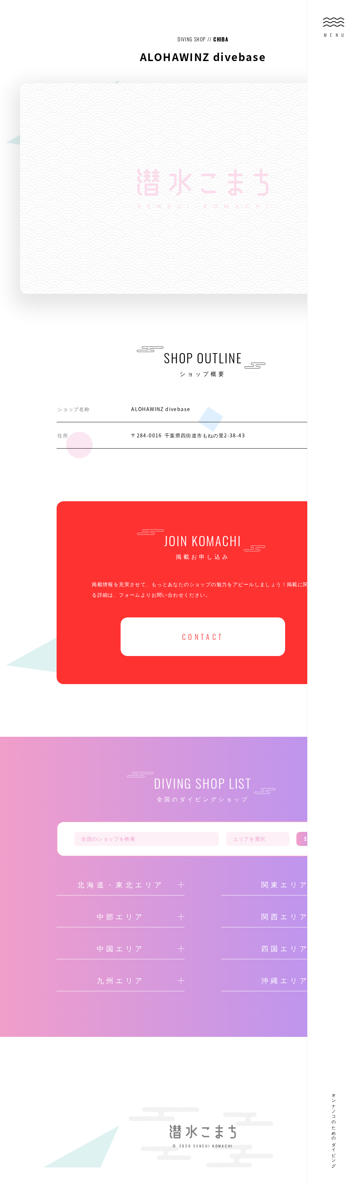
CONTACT (203, 636)
